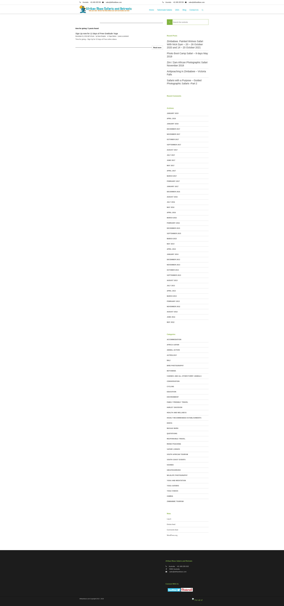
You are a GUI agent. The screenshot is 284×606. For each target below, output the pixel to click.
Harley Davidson (174, 407)
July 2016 (171, 202)
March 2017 (172, 176)
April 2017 (171, 171)
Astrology (172, 355)
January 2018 (172, 124)
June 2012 (171, 317)
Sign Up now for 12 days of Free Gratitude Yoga (96, 33)
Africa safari (173, 345)
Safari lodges (173, 449)
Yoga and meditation (176, 480)
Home (151, 10)
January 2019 (172, 113)
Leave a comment (123, 36)
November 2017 (173, 134)
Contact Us (194, 10)
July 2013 (171, 286)
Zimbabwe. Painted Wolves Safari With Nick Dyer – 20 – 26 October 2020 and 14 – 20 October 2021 (185, 44)
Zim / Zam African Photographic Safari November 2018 (187, 64)
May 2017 (170, 165)
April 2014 (171, 249)
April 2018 (171, 118)
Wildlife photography (177, 475)
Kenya (169, 423)
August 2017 (172, 150)
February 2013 (173, 301)
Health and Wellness (177, 412)
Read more (157, 47)
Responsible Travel (176, 439)
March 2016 (172, 218)
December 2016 (173, 192)
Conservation (173, 381)
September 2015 (174, 233)
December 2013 (173, 259)
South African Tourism (177, 454)
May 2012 (170, 322)
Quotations (172, 433)
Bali (169, 360)
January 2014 (172, 254)
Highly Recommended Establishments (184, 418)
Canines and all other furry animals (184, 376)
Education (171, 392)
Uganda (170, 465)
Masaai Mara (172, 428)
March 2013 (172, 296)
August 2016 (172, 197)
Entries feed (171, 524)
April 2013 (171, 291)
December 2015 (173, 228)
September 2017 (174, 145)
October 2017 (173, 139)
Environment (173, 397)
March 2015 (172, 239)
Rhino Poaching (174, 444)
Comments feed (172, 530)
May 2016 (170, 207)
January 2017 (172, 186)
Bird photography (175, 365)
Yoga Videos (112, 36)
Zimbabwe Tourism (175, 501)
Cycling (170, 386)
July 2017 (171, 155)
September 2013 (174, 275)
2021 (177, 10)
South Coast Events (176, 459)
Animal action (173, 350)
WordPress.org (172, 535)
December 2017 (173, 129)
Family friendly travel (177, 402)
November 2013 (173, 265)
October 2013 (173, 270)
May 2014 (170, 244)
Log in (169, 519)
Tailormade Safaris (164, 10)
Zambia (170, 496)
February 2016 (173, 223)
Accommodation (174, 339)
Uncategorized (174, 470)
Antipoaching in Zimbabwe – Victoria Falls (186, 73)
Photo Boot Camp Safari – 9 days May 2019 (187, 55)
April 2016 (171, 212)
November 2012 (173, 306)
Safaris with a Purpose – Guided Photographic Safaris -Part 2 (184, 82)
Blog (184, 10)
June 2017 (171, 160)
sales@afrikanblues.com (114, 2)
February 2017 (173, 181)
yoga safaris (173, 486)
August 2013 (172, 280)
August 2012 (172, 312)
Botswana (171, 371)
